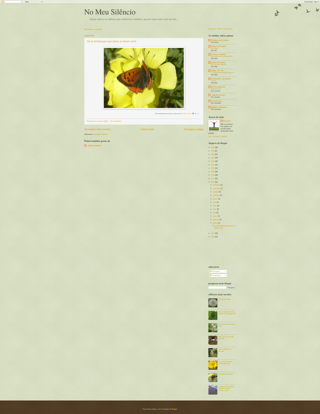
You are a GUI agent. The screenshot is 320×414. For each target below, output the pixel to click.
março (215, 216)
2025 (213, 151)
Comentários (216, 275)
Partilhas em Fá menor (220, 40)
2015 (213, 233)
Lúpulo (213, 81)
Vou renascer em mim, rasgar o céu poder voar (227, 313)
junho (215, 206)
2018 (213, 175)
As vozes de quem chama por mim (225, 362)
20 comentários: (116, 121)
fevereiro (216, 220)
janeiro (215, 223)
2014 (213, 237)
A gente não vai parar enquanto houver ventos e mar (226, 388)
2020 (213, 168)
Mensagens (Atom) (100, 134)
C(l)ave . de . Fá (217, 71)
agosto (215, 199)
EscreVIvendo (216, 101)
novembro (216, 188)
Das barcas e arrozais (218, 64)
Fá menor (227, 121)
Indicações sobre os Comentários (220, 29)
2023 (213, 158)
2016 (213, 182)
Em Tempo (214, 48)
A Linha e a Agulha (218, 54)
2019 (213, 172)
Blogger (174, 409)
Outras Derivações (218, 62)
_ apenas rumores (94, 145)
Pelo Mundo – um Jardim (93, 29)
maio (215, 209)
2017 (213, 178)
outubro (216, 192)
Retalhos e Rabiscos (219, 107)
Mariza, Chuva (187, 113)
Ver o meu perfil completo (217, 136)
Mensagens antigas (193, 129)
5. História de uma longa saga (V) (222, 72)
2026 (213, 147)
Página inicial (147, 129)
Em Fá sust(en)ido (218, 87)
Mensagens (215, 271)
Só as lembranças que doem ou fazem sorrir (111, 41)
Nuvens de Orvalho (218, 46)
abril (214, 213)
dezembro (216, 185)
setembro (216, 195)
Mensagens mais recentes (97, 129)
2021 (213, 165)
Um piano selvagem (226, 374)
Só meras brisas (224, 299)
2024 (213, 154)
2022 (213, 161)
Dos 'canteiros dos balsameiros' (221, 56)
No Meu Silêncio (110, 12)
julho (215, 202)
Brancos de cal (216, 89)
